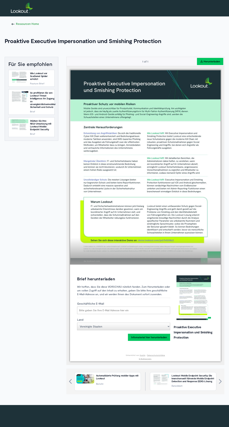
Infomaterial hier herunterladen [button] (149, 337)
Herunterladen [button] (212, 61)
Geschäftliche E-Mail (90, 303)
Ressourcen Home (27, 23)
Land (80, 319)
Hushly (142, 355)
